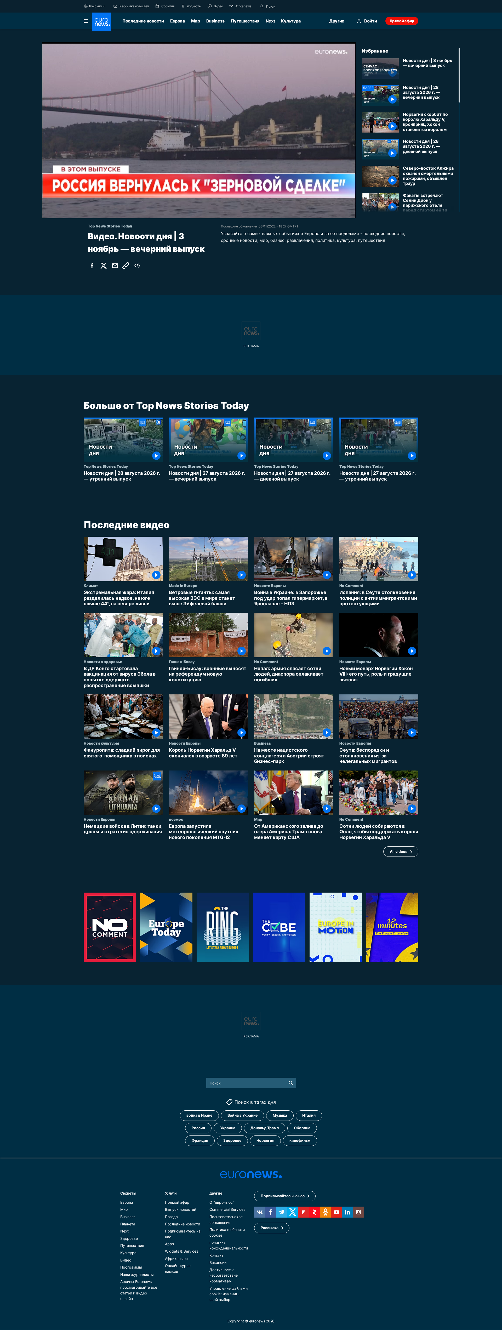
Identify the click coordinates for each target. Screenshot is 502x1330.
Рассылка (269, 1228)
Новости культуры (101, 743)
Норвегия (265, 1140)
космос (176, 819)
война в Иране (199, 1115)
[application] (199, 130)
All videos (398, 851)
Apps (169, 1244)
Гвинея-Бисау (182, 661)
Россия (198, 1128)
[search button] (262, 6)
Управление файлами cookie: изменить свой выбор (228, 1294)
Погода (171, 1216)
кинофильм (300, 1140)
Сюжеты (128, 1193)
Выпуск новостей (180, 1209)
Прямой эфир (402, 21)
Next (270, 21)
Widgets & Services (181, 1251)
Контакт (216, 1255)
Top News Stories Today (106, 466)
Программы (131, 1267)
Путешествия (245, 21)
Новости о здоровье (103, 661)
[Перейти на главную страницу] (101, 22)
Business (215, 21)
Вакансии (217, 1262)
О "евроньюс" (221, 1202)
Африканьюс (176, 1258)
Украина (227, 1128)
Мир (195, 21)
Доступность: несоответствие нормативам (223, 1275)
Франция (200, 1140)
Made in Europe (183, 585)
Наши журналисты (137, 1274)
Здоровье (232, 1140)
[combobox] (288, 6)
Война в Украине (242, 1115)
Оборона (302, 1128)
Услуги (171, 1193)
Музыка (280, 1115)
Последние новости (143, 21)
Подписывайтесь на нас (283, 1196)
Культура (290, 21)
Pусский (95, 6)
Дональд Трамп (264, 1128)
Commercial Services (227, 1209)
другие (215, 1193)
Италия (309, 1115)
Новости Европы (270, 585)
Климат (91, 585)
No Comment (351, 585)
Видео (125, 1260)
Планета (127, 1224)
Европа (177, 21)
